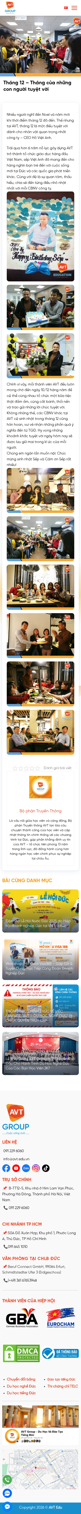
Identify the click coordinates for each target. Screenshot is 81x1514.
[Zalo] (7, 1493)
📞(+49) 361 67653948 (20, 1280)
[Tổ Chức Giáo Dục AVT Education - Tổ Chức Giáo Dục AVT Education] (21, 8)
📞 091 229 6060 (16, 1208)
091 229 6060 (13, 1151)
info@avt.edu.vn (16, 1159)
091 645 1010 (15, 1247)
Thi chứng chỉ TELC (62, 1386)
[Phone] (7, 1480)
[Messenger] (7, 1507)
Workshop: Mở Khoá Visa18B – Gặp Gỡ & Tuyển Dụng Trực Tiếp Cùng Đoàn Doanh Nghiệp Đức (39, 968)
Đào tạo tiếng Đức (61, 1379)
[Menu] (74, 8)
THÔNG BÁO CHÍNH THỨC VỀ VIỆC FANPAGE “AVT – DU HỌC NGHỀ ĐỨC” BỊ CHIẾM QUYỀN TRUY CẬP (39, 1016)
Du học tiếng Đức (21, 1393)
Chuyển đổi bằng (21, 1379)
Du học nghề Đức (21, 1386)
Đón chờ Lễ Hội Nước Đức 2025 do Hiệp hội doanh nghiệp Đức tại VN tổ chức (38, 923)
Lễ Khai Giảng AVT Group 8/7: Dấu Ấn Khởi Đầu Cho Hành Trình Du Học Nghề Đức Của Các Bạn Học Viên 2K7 (40, 1063)
